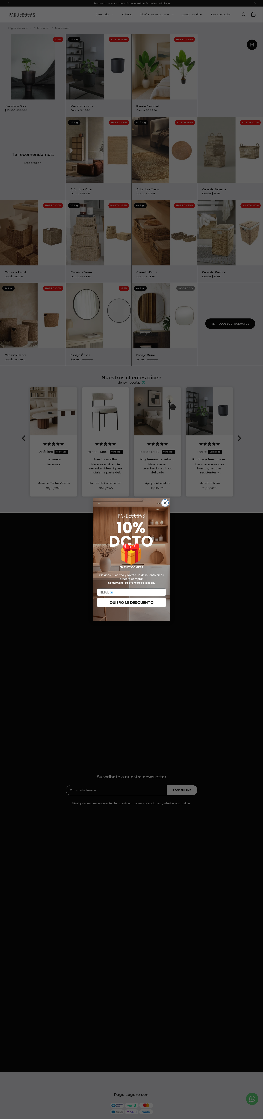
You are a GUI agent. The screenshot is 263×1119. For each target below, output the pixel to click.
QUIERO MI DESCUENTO (131, 602)
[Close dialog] (165, 503)
